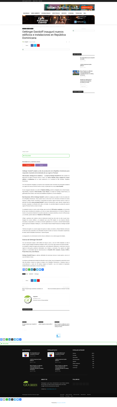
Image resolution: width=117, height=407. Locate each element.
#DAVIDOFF (31, 273)
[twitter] (36, 302)
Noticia (28, 28)
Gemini (41, 165)
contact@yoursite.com (51, 389)
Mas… (72, 396)
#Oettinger (37, 273)
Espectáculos (56, 13)
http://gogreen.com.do (36, 298)
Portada (32, 28)
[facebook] (33, 302)
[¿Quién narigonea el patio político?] (46, 317)
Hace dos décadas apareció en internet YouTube (58, 288)
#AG (27, 273)
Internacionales (46, 13)
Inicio (23, 26)
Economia (71, 13)
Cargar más (83, 86)
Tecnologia (78, 13)
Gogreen (26, 41)
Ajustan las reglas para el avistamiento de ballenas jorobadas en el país (85, 81)
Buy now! (40, 0)
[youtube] (38, 302)
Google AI (28, 165)
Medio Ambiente (35, 13)
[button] (93, 13)
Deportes (64, 13)
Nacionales (26, 13)
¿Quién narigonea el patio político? (45, 324)
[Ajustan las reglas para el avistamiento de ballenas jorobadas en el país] (76, 81)
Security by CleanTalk (61, 402)
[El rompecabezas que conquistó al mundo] (29, 317)
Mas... (85, 13)
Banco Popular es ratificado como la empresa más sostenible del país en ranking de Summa (62, 325)
